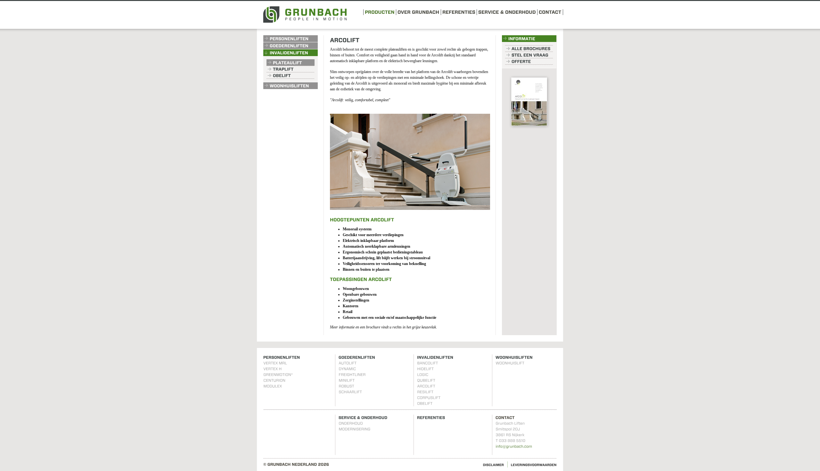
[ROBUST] (346, 386)
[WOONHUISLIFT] (510, 363)
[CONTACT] (550, 11)
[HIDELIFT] (425, 369)
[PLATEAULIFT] (290, 62)
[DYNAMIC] (347, 369)
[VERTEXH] (272, 369)
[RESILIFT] (425, 392)
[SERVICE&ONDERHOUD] (507, 11)
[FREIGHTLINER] (352, 374)
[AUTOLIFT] (348, 363)
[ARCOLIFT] (426, 386)
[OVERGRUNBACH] (418, 11)
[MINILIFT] (347, 380)
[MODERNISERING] (354, 429)
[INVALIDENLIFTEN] (290, 52)
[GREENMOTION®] (278, 374)
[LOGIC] (422, 374)
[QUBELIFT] (426, 380)
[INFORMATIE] (529, 38)
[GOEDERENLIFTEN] (290, 45)
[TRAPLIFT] (290, 69)
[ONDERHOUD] (351, 423)
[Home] (305, 21)
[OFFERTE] (529, 61)
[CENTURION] (274, 380)
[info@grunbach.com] (514, 446)
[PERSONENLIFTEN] (290, 38)
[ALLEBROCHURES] (529, 48)
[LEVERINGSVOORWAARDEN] (534, 464)
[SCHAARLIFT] (350, 392)
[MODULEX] (272, 386)
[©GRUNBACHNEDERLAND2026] (296, 464)
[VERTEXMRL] (275, 363)
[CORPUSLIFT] (428, 397)
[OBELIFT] (290, 75)
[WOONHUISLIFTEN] (290, 85)
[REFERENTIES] (458, 11)
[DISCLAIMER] (493, 464)
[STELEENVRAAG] (529, 55)
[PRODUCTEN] (380, 11)
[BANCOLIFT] (427, 363)
